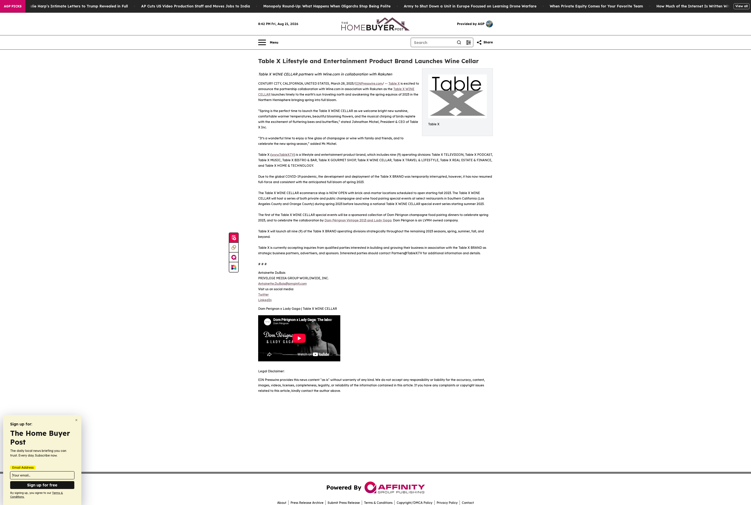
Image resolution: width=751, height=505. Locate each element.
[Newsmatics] (233, 267)
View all (741, 6)
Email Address (23, 467)
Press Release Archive (306, 503)
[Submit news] (233, 238)
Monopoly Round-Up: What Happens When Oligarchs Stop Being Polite (327, 6)
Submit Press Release (344, 503)
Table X (394, 83)
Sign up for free (42, 485)
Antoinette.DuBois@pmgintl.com (282, 284)
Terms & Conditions (378, 503)
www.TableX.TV (282, 155)
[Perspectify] (233, 247)
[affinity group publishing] (233, 257)
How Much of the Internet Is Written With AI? (697, 6)
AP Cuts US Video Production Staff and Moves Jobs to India (195, 6)
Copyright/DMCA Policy (414, 503)
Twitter (263, 294)
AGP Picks (13, 6)
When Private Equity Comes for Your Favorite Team (596, 6)
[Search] (459, 42)
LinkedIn (265, 300)
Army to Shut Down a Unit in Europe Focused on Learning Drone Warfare (470, 6)
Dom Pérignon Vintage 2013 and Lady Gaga (358, 220)
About (281, 503)
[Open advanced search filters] (468, 42)
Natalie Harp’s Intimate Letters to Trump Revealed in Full (75, 6)
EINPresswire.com (368, 83)
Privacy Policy (447, 503)
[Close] (76, 420)
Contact (468, 503)
